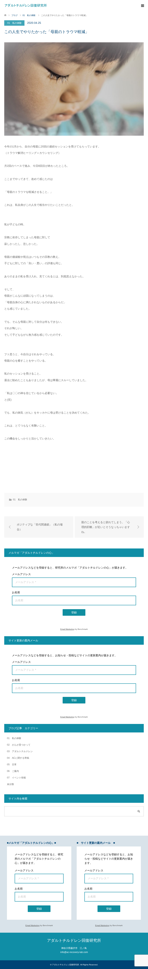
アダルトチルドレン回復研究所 (74, 940)
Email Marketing (67, 629)
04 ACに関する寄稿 (18, 758)
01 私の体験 (14, 23)
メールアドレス (21, 574)
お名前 (16, 592)
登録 (74, 612)
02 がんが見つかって (18, 744)
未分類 (10, 784)
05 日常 (12, 764)
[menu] (142, 6)
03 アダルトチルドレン (20, 751)
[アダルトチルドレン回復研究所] (25, 5)
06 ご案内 (13, 771)
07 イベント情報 (16, 777)
